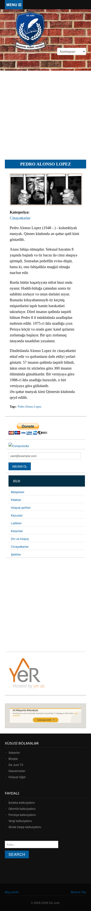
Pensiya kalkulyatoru (22, 815)
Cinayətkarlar (20, 218)
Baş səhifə (12, 892)
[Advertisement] (45, 108)
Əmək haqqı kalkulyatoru (24, 827)
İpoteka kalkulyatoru (21, 802)
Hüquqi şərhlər (21, 507)
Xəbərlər (14, 752)
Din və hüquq (20, 539)
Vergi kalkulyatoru (20, 821)
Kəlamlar (17, 531)
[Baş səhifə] (30, 30)
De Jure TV (15, 765)
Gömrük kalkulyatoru (22, 808)
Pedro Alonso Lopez (29, 406)
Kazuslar (17, 515)
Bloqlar (13, 758)
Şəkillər (16, 554)
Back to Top (78, 892)
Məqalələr (17, 492)
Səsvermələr (16, 771)
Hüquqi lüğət (16, 777)
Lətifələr (16, 523)
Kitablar (16, 500)
